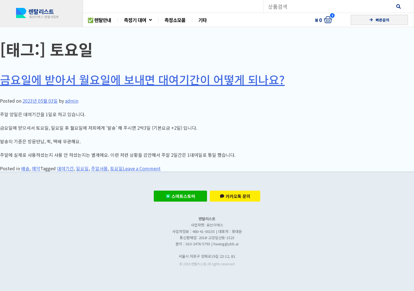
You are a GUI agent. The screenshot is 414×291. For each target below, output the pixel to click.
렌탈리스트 (41, 11)
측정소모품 (175, 19)
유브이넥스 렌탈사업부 (44, 16)
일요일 (82, 168)
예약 (36, 168)
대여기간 (65, 168)
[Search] (398, 6)
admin (71, 100)
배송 (25, 168)
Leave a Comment (142, 168)
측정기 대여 (135, 19)
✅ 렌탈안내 (99, 19)
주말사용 (99, 168)
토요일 (116, 168)
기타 (202, 19)
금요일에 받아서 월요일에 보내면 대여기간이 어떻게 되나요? (142, 79)
